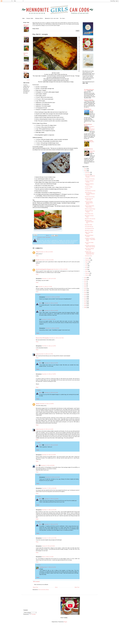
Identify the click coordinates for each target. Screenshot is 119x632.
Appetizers (26, 36)
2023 (85, 279)
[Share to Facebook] (56, 235)
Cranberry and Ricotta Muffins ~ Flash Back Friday (90, 239)
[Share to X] (54, 235)
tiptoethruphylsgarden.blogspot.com (44, 269)
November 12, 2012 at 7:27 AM (45, 286)
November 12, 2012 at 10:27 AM (56, 337)
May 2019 (92, 141)
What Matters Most (88, 140)
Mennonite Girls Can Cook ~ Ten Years (55, 18)
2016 (85, 292)
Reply (37, 255)
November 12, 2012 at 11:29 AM (52, 297)
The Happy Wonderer (89, 89)
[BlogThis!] (53, 235)
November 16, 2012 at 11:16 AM (46, 429)
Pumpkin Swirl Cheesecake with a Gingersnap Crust (89, 253)
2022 (85, 281)
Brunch (25, 72)
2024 (85, 277)
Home (23, 18)
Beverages (26, 44)
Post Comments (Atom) (44, 589)
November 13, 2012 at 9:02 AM (48, 319)
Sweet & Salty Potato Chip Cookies (89, 206)
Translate (34, 614)
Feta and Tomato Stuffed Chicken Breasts (89, 202)
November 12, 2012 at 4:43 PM (51, 310)
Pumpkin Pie (87, 188)
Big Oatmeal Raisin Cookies (89, 236)
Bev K (40, 303)
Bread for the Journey (89, 178)
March (86, 271)
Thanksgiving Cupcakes (90, 190)
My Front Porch (87, 109)
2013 (85, 298)
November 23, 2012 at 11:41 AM (52, 477)
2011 (85, 301)
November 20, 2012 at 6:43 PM (49, 454)
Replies (39, 294)
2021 (85, 283)
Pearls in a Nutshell (88, 100)
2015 (85, 294)
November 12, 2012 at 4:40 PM (51, 303)
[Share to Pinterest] (57, 235)
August (87, 261)
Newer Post (35, 587)
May (86, 267)
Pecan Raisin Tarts (89, 213)
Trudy (37, 251)
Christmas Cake (88, 255)
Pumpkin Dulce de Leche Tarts (89, 199)
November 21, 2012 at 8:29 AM (51, 445)
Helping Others (39, 18)
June (86, 265)
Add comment (36, 581)
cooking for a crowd (41, 237)
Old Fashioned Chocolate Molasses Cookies (90, 193)
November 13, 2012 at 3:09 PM (47, 403)
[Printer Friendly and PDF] (35, 235)
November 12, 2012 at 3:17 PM (46, 353)
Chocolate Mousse (89, 226)
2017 (85, 290)
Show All (28, 79)
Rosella (37, 259)
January (87, 275)
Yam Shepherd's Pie (89, 228)
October (87, 258)
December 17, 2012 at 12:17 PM (49, 538)
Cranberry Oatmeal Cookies (89, 181)
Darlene (37, 403)
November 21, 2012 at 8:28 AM (47, 465)
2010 (85, 303)
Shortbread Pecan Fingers (89, 211)
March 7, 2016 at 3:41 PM (50, 567)
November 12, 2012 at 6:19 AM (46, 259)
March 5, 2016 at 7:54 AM (47, 556)
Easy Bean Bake (88, 224)
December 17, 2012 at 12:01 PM (49, 509)
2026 (85, 168)
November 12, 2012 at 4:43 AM (46, 251)
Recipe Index (30, 18)
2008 (85, 307)
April (86, 269)
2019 (85, 286)
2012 (85, 300)
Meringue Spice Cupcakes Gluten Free (89, 221)
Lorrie (37, 353)
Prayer (85, 90)
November (87, 174)
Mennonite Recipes (26, 25)
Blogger (65, 621)
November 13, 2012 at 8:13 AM (51, 392)
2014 (85, 296)
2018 (85, 288)
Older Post (77, 587)
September (87, 260)
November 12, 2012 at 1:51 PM (49, 345)
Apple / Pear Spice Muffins (89, 233)
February (92, 110)
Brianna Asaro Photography (42, 337)
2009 (85, 305)
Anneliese (41, 567)
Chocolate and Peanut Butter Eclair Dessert (90, 246)
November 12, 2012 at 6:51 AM (49, 278)
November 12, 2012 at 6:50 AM (60, 269)
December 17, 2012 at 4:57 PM (51, 524)
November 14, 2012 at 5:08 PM (52, 328)
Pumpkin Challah (88, 186)
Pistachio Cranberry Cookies (89, 184)
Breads (25, 63)
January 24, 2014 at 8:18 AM (48, 546)
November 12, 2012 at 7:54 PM (49, 374)
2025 (85, 170)
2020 (85, 285)
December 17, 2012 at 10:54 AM (49, 488)
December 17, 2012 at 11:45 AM (51, 498)
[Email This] (52, 235)
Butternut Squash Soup (90, 208)
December (87, 172)
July (86, 263)
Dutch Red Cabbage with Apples (89, 249)
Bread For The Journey (90, 218)
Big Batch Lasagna (89, 230)
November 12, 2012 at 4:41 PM (51, 362)
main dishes (48, 237)
